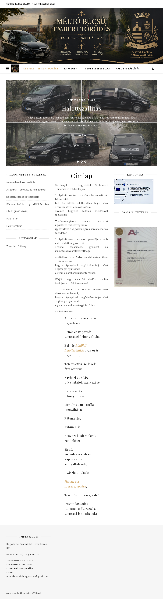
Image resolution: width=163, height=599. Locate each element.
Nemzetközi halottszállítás (20, 182)
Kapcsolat (71, 68)
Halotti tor (12, 218)
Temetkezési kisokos (44, 4)
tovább (81, 135)
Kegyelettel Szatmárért (40, 68)
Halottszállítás (128, 68)
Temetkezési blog (97, 68)
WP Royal (36, 593)
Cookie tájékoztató (18, 4)
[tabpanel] (81, 123)
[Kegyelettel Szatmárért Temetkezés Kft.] (15, 68)
